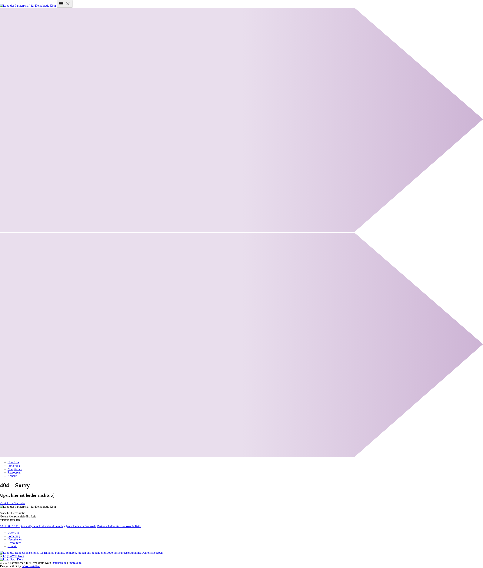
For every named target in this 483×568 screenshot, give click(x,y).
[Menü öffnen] (64, 4)
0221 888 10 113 (10, 526)
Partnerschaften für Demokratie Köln (119, 526)
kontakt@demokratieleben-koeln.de (42, 526)
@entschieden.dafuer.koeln (80, 526)
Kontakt (12, 546)
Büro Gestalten (31, 566)
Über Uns (13, 532)
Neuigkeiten (15, 539)
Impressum (75, 562)
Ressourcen (14, 542)
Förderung (14, 536)
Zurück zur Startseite (12, 503)
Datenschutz (59, 562)
